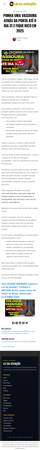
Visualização (7, 423)
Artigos (5, 400)
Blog (4, 388)
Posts (19, 40)
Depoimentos (7, 403)
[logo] (22, 4)
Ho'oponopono (7, 405)
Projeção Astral (7, 418)
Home (5, 378)
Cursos (5, 380)
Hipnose (5, 408)
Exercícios (6, 398)
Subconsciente (7, 431)
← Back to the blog (7, 346)
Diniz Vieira (6, 383)
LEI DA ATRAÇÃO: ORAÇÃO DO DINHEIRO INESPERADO (18, 341)
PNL (4, 411)
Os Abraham (7, 426)
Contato (5, 391)
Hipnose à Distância (9, 428)
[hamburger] (4, 4)
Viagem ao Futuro (8, 420)
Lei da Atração (7, 385)
